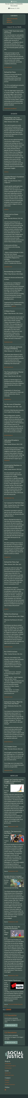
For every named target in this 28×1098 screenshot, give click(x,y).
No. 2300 (13, 826)
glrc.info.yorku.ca (8, 367)
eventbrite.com (8, 266)
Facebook (6, 460)
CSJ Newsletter (11, 1015)
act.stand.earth (8, 67)
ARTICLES (9, 22)
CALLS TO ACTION (12, 18)
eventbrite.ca (7, 399)
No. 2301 (13, 871)
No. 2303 (13, 975)
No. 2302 (13, 921)
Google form (7, 557)
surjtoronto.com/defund (10, 108)
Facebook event (8, 342)
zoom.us (6, 171)
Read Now (11, 1025)
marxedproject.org (9, 498)
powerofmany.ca (8, 435)
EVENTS (9, 20)
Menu (14, 1)
